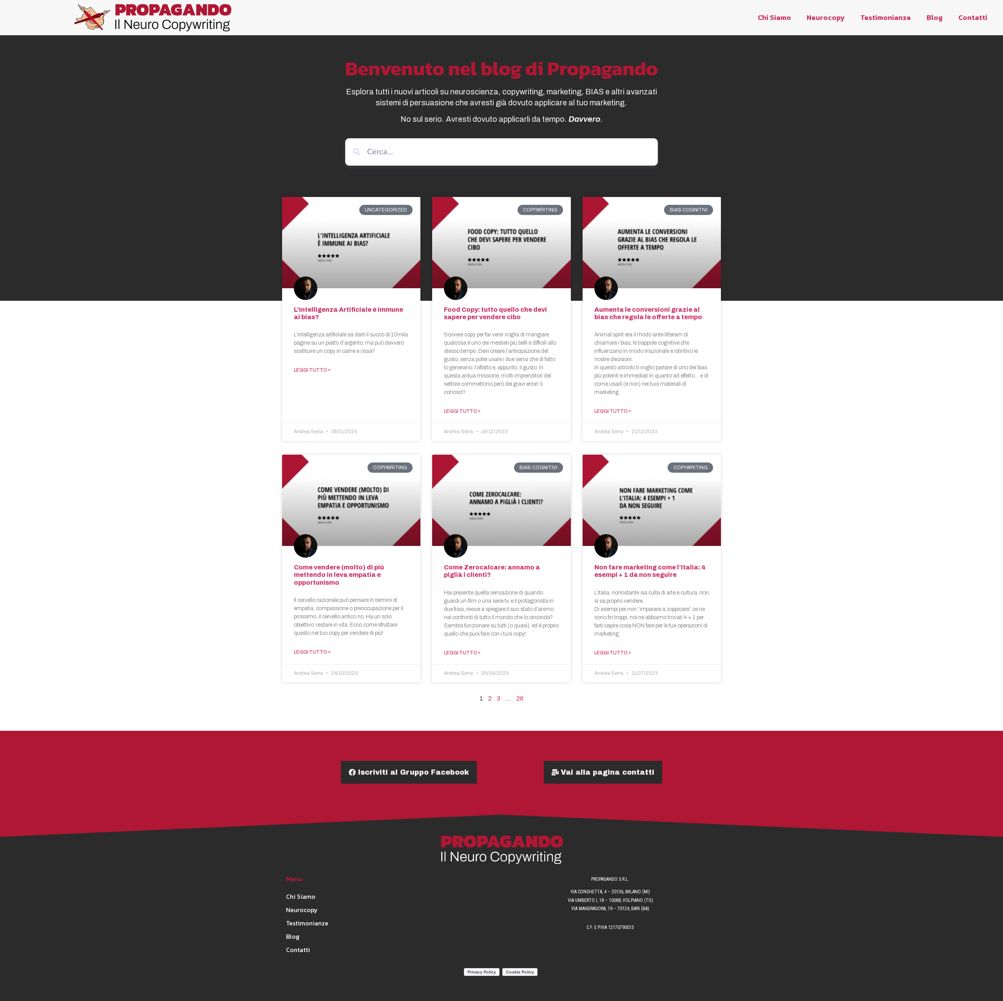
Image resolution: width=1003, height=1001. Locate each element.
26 (519, 698)
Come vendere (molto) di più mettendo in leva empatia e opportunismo (339, 574)
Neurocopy (826, 17)
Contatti (972, 17)
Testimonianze (885, 17)
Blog (935, 17)
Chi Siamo (774, 17)
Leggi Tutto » (312, 370)
